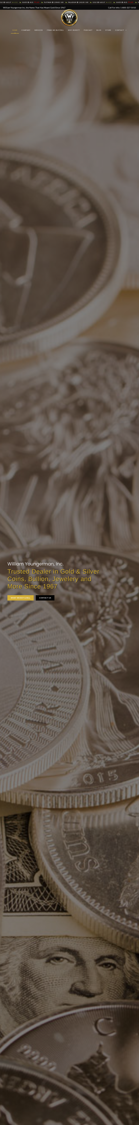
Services (38, 30)
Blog (99, 30)
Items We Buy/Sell (55, 30)
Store (108, 30)
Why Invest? (74, 30)
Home (14, 30)
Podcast (88, 30)
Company (25, 30)
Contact (119, 30)
